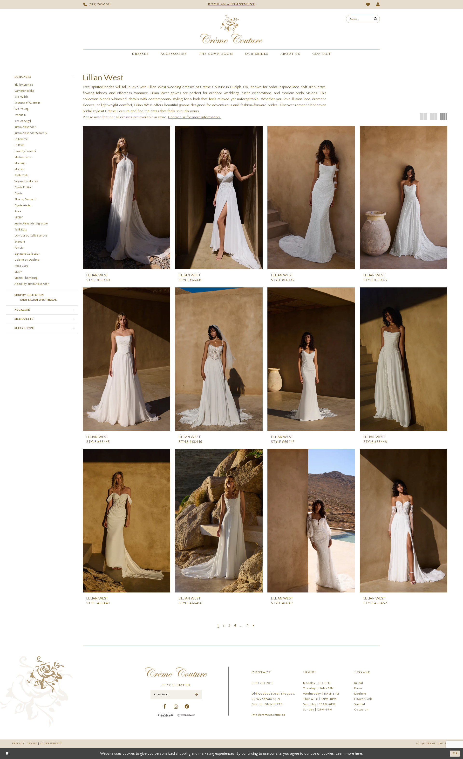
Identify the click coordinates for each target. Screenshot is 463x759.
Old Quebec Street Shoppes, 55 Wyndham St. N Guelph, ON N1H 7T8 (273, 699)
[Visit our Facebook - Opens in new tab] (165, 707)
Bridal (358, 683)
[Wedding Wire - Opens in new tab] (186, 715)
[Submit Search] (375, 19)
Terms (32, 743)
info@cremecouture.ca (268, 715)
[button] (378, 4)
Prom (358, 688)
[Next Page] (253, 625)
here (358, 754)
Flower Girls (363, 699)
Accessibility (51, 743)
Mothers (360, 693)
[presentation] (126, 197)
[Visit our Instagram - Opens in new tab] (176, 707)
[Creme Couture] (231, 29)
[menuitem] (97, 4)
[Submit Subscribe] (196, 694)
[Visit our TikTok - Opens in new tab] (187, 707)
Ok (455, 753)
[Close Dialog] (7, 753)
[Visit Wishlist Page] (368, 4)
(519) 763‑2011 (262, 683)
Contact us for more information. (194, 117)
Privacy (18, 743)
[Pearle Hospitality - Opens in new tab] (165, 715)
